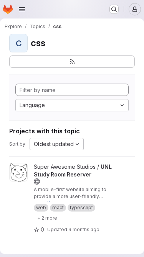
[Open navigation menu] (22, 9)
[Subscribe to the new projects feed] (72, 61)
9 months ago (83, 229)
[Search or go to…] (114, 9)
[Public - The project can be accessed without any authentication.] (37, 181)
